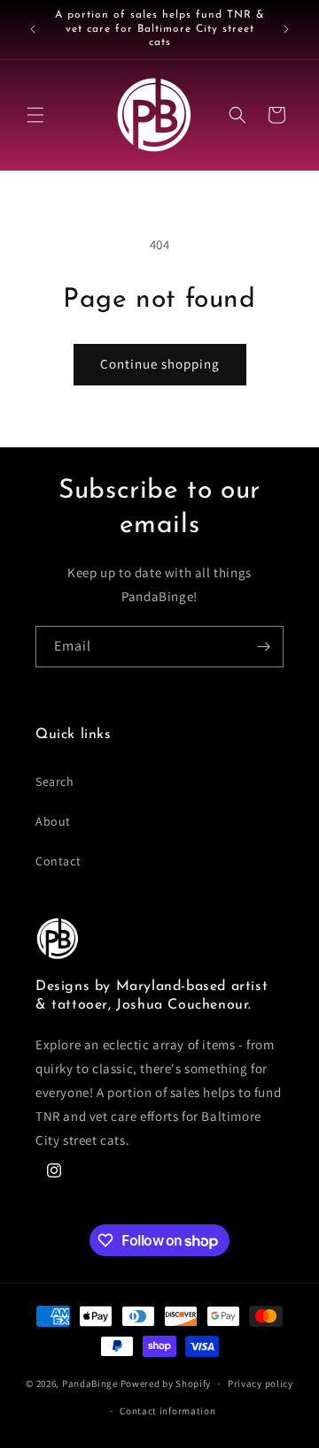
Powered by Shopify (166, 1383)
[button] (35, 114)
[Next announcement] (286, 29)
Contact (58, 861)
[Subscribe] (263, 646)
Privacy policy (260, 1383)
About (53, 821)
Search (54, 781)
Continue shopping (160, 363)
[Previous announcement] (32, 29)
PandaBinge (90, 1383)
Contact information (167, 1411)
